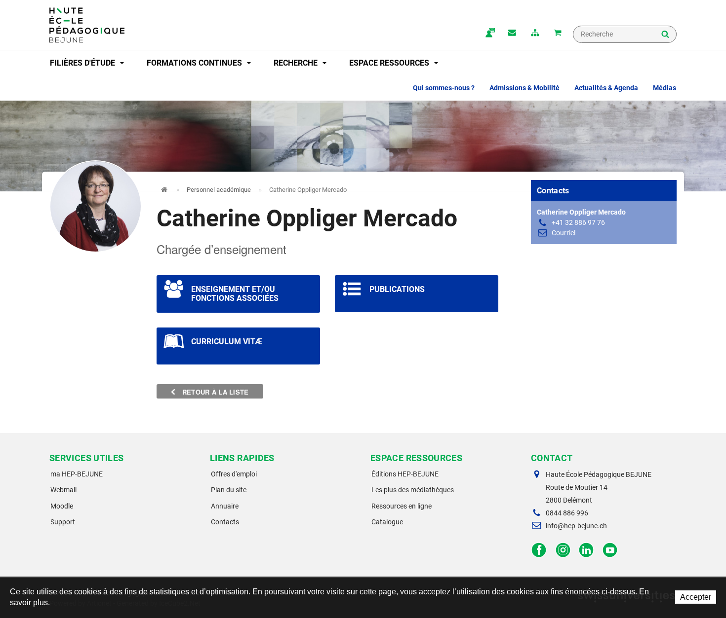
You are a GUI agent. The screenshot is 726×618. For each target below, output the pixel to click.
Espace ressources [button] (390, 63)
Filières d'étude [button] (83, 63)
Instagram (563, 550)
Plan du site (228, 490)
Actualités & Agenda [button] (606, 88)
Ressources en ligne (401, 506)
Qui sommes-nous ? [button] (444, 88)
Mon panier (557, 33)
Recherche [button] (297, 63)
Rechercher (665, 35)
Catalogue (387, 522)
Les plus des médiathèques (412, 490)
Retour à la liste (214, 392)
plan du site (534, 33)
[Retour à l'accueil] (86, 25)
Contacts (225, 522)
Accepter (695, 597)
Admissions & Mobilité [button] (524, 88)
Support (62, 522)
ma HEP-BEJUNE (76, 474)
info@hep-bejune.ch (576, 526)
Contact (512, 33)
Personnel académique (219, 189)
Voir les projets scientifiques (238, 293)
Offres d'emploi (234, 474)
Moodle (61, 506)
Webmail (63, 490)
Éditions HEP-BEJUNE (405, 474)
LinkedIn (586, 550)
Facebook (539, 550)
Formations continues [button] (195, 63)
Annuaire (225, 506)
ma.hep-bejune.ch (489, 33)
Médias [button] (664, 88)
